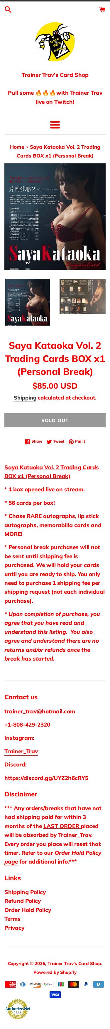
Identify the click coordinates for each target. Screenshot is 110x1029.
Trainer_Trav (21, 751)
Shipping (25, 397)
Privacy (14, 927)
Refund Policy (22, 900)
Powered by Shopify (55, 972)
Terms (12, 918)
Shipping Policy (25, 892)
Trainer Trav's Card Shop (74, 963)
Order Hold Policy (27, 909)
